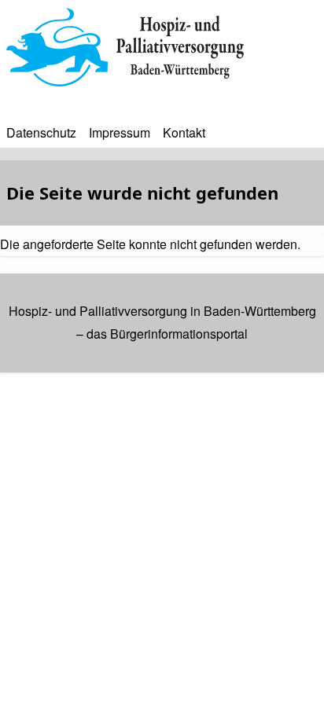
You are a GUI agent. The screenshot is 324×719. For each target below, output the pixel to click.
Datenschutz (41, 132)
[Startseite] (162, 47)
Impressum (119, 132)
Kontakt (184, 132)
